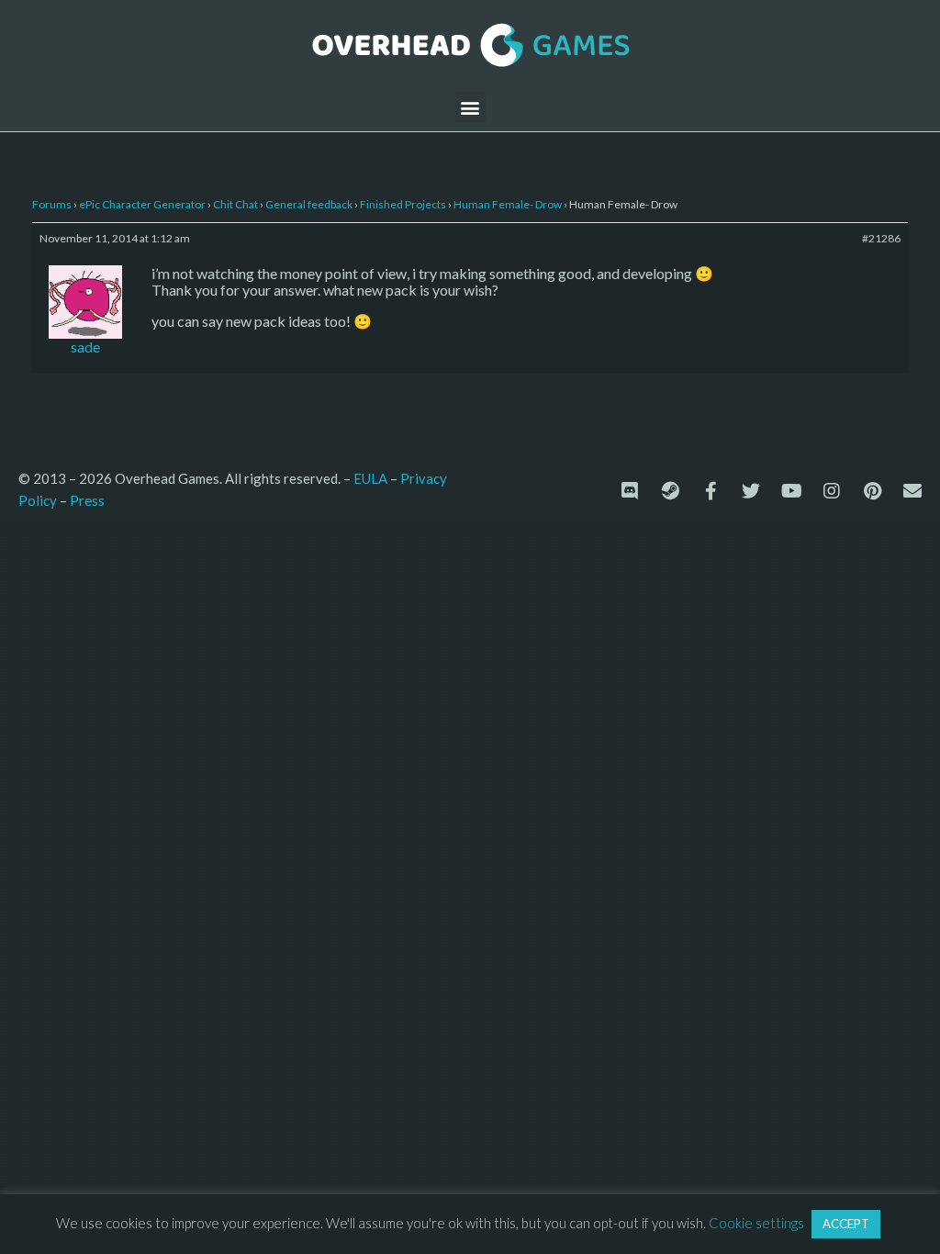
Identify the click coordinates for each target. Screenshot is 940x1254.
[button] (470, 107)
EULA (370, 478)
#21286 (881, 238)
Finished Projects (403, 204)
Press (87, 500)
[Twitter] (751, 491)
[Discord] (630, 491)
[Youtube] (791, 491)
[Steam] (670, 491)
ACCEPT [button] (845, 1223)
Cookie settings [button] (756, 1223)
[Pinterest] (872, 491)
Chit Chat (235, 204)
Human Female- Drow (507, 204)
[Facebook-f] (710, 491)
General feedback (308, 204)
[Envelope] (912, 491)
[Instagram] (831, 491)
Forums (52, 204)
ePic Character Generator (142, 204)
